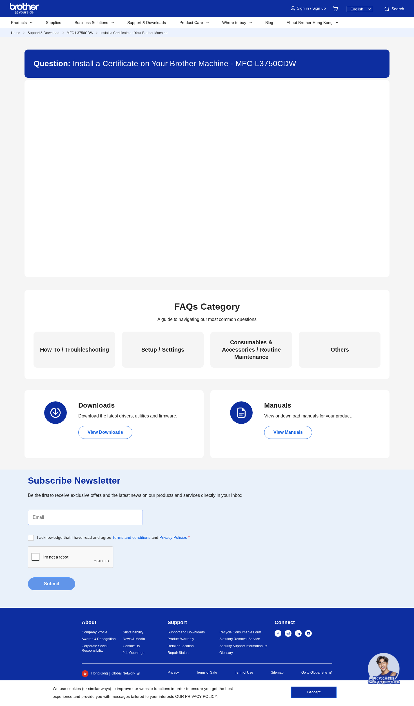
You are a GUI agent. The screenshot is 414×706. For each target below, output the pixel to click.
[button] (384, 669)
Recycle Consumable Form (240, 632)
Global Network (123, 673)
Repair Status (178, 653)
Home (15, 33)
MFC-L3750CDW (80, 33)
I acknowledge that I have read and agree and (113, 537)
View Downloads (105, 432)
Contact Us (131, 646)
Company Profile (94, 632)
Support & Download (43, 33)
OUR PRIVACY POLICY (196, 696)
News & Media (134, 639)
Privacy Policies (173, 537)
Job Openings (133, 653)
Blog (269, 22)
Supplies (53, 22)
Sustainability (133, 632)
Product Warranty (181, 639)
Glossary (226, 653)
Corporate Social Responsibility (95, 648)
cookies (74, 688)
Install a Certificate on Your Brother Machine (134, 33)
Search (397, 8)
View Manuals (288, 432)
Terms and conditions (131, 537)
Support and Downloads (186, 632)
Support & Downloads (146, 22)
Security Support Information (241, 646)
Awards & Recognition (99, 639)
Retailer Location (181, 646)
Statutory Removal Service (239, 639)
